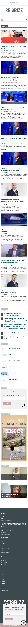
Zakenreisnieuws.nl (5, 577)
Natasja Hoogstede (6, 477)
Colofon (2, 550)
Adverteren (3, 543)
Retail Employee (12, 373)
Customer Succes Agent (14, 360)
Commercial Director (14, 379)
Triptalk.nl (3, 579)
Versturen (7, 403)
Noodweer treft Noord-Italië (12, 333)
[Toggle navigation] (2, 20)
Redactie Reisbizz (4, 50)
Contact (2, 541)
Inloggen (17, 4)
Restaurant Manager (14, 366)
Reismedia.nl (3, 581)
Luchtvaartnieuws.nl (5, 574)
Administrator (12, 354)
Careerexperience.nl (5, 590)
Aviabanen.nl (3, 583)
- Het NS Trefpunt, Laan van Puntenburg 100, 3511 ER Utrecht (13, 524)
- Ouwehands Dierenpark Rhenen (13, 517)
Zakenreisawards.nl (5, 588)
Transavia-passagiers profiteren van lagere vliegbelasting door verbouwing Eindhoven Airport (15, 319)
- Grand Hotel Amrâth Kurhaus (14, 531)
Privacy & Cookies (5, 552)
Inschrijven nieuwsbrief (6, 548)
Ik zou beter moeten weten (10, 494)
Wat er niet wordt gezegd (9, 476)
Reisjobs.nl (3, 585)
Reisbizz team (4, 546)
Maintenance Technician (14, 348)
